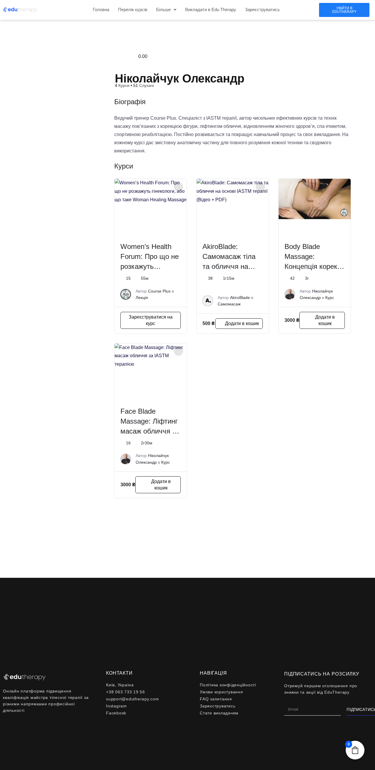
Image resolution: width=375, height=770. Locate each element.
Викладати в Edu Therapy (210, 9)
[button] (166, 9)
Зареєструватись (262, 9)
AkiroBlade (240, 297)
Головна (101, 9)
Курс (329, 297)
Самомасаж (229, 304)
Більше (163, 9)
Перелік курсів (132, 9)
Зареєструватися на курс (151, 320)
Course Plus (159, 291)
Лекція (142, 297)
